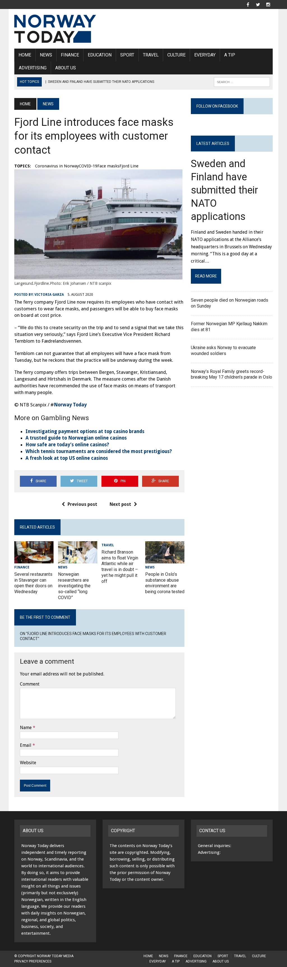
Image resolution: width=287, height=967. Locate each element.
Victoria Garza (49, 295)
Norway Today (70, 405)
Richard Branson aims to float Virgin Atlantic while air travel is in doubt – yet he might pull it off (119, 566)
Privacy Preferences (32, 961)
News (46, 55)
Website (28, 762)
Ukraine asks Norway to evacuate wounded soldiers (223, 350)
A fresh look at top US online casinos (67, 458)
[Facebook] (248, 4)
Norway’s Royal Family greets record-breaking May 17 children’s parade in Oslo (231, 374)
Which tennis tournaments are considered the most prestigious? (99, 451)
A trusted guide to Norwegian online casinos (76, 438)
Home (24, 55)
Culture (176, 55)
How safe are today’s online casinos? (67, 444)
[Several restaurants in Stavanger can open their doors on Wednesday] (34, 559)
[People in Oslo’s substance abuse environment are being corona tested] (164, 559)
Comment (30, 684)
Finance (70, 55)
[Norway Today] (55, 29)
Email (25, 745)
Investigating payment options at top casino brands (85, 431)
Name (26, 727)
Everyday (205, 55)
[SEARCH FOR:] (242, 81)
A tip (229, 55)
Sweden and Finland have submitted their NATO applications (224, 190)
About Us (65, 67)
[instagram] (268, 4)
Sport (127, 55)
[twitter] (258, 4)
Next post (120, 504)
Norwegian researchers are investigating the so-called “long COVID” (74, 586)
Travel (151, 55)
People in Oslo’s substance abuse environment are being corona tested (164, 583)
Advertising (33, 67)
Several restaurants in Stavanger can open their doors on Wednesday (33, 583)
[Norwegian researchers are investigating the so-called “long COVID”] (77, 559)
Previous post (82, 504)
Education (100, 55)
